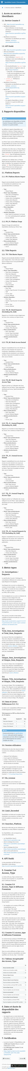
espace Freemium (13, 69)
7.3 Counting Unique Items (15, 774)
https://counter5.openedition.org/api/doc (14, 53)
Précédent (7, 1058)
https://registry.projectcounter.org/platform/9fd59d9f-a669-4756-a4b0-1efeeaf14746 (14, 1052)
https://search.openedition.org (12, 840)
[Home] (2, 7)
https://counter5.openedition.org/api (16, 50)
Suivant (22, 1058)
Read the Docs (11, 1068)
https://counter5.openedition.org (15, 24)
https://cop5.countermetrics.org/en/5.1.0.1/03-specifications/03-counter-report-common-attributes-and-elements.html (14, 622)
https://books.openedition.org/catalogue (14, 849)
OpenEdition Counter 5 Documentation (14, 2)
